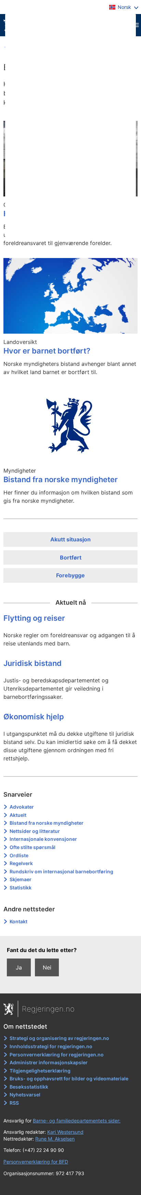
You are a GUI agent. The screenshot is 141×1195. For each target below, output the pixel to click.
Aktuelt (18, 815)
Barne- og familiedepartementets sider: (76, 1120)
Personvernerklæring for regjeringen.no (57, 1054)
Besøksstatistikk (29, 1087)
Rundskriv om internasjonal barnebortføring (61, 871)
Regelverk (21, 863)
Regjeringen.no (48, 1008)
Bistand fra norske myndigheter (47, 823)
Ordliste (19, 855)
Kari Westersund (65, 1132)
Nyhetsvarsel (25, 1094)
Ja (19, 967)
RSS (14, 1103)
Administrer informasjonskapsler (49, 1062)
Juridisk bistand (32, 663)
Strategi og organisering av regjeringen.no (59, 1038)
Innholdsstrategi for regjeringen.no (51, 1046)
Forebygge (70, 575)
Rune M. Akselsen (55, 1139)
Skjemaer (20, 879)
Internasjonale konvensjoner (43, 839)
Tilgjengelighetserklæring (40, 1071)
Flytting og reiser (34, 618)
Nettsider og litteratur (35, 831)
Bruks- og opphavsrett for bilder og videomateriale (69, 1078)
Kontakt (18, 921)
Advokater (22, 807)
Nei (47, 967)
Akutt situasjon (70, 539)
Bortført (70, 557)
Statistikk (20, 887)
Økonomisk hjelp (33, 716)
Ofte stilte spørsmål (32, 847)
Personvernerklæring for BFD (35, 1162)
